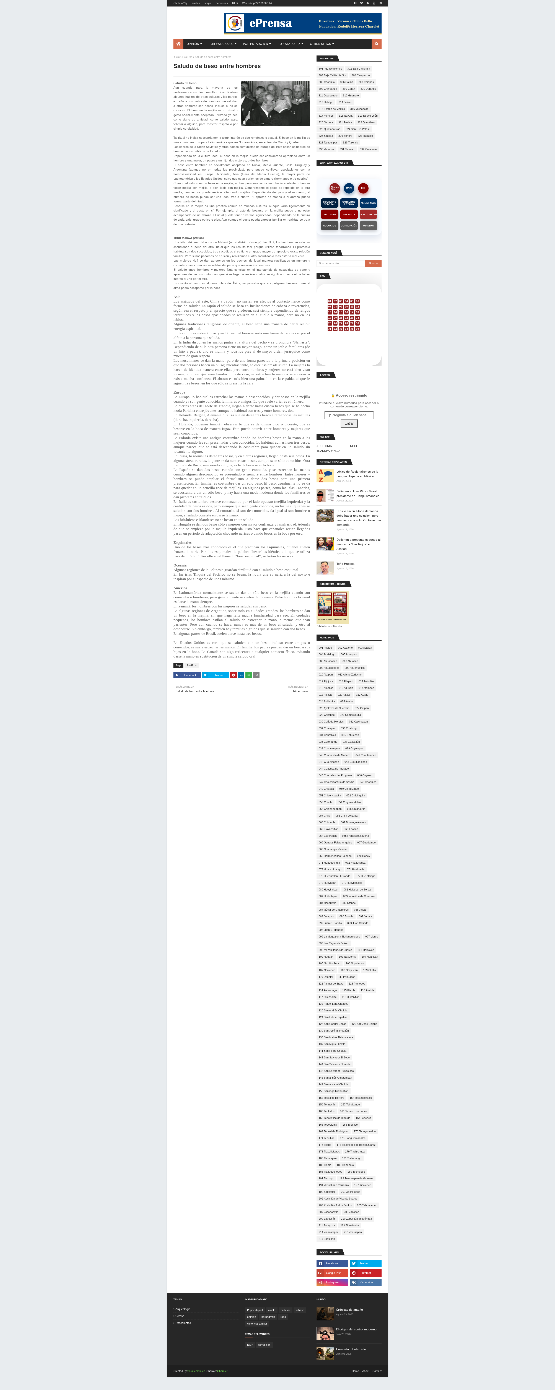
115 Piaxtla (348, 990)
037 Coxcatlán (351, 741)
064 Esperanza (328, 835)
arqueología (182, 1309)
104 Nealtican (370, 956)
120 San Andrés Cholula (333, 1010)
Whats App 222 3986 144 (257, 3)
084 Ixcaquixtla (327, 903)
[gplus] (332, 1273)
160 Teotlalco (327, 1111)
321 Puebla (345, 122)
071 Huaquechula (329, 862)
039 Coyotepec (354, 748)
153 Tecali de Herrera (331, 1097)
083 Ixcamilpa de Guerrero (359, 896)
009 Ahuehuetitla (355, 667)
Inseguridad (368, 214)
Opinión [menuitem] (193, 44)
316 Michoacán (359, 109)
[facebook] (355, 3)
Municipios (368, 203)
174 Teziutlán (327, 1138)
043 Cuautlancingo (355, 761)
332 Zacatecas (368, 149)
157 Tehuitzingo (350, 1104)
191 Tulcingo (326, 1178)
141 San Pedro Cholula (332, 1050)
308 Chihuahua (328, 88)
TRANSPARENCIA (328, 450)
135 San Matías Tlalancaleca (336, 1037)
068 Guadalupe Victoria (333, 849)
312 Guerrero (351, 95)
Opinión (368, 226)
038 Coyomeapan (329, 748)
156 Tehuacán (327, 1104)
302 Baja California (358, 68)
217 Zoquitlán (327, 1238)
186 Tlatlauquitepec (330, 1171)
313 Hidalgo (326, 102)
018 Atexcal (325, 694)
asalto (271, 1310)
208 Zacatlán (351, 1212)
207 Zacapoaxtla (328, 1212)
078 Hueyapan (327, 882)
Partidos (349, 214)
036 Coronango (328, 741)
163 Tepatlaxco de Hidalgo (334, 1118)
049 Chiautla (326, 788)
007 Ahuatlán (350, 661)
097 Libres (371, 936)
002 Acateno (345, 647)
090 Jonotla (346, 916)
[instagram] (380, 3)
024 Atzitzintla (327, 701)
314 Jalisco (345, 102)
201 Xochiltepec (350, 1191)
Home (355, 1371)
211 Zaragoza (327, 1225)
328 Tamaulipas (328, 142)
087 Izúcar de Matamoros (334, 909)
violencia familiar (257, 1323)
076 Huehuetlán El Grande (334, 876)
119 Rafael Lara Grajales (333, 1003)
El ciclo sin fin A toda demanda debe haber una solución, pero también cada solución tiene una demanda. (358, 517)
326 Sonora (345, 135)
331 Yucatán (347, 149)
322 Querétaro (366, 122)
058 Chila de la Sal (347, 815)
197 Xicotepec (362, 1185)
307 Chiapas (366, 82)
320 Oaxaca (326, 122)
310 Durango (368, 88)
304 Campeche (361, 75)
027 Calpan (362, 708)
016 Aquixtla (346, 688)
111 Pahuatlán (346, 976)
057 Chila (324, 815)
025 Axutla (346, 701)
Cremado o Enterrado (351, 1349)
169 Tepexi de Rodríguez (333, 1131)
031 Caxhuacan (358, 721)
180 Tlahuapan (328, 1158)
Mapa (207, 3)
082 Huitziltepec (328, 896)
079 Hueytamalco (352, 882)
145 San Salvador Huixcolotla (336, 1071)
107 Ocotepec (327, 970)
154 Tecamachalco (361, 1097)
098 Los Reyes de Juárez (334, 943)
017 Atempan (366, 688)
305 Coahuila (327, 82)
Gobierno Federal (329, 203)
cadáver (285, 1310)
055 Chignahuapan (330, 809)
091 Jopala (365, 916)
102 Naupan (326, 956)
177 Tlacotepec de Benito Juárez (356, 1144)
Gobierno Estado (349, 203)
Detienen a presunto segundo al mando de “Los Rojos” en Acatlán (358, 544)
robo (283, 1316)
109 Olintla (369, 970)
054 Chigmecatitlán (349, 802)
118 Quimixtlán (350, 997)
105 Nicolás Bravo (329, 963)
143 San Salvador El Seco (334, 1057)
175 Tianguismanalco (353, 1138)
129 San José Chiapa (364, 1023)
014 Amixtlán (366, 681)
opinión (251, 1316)
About (365, 1371)
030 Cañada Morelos (331, 721)
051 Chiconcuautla (330, 795)
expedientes (183, 1323)
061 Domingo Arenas (353, 822)
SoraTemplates (196, 1371)
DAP (250, 1344)
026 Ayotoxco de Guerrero (334, 708)
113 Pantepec (357, 983)
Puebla (196, 3)
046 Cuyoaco (365, 775)
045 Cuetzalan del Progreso (335, 775)
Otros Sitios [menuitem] (320, 44)
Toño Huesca (345, 563)
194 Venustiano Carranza (334, 1185)
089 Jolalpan (326, 916)
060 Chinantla (327, 822)
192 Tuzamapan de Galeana (356, 1178)
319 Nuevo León (368, 115)
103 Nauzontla (347, 956)
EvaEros (187, 57)
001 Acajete (326, 647)
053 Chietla (325, 802)
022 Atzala (362, 694)
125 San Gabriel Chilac (332, 1023)
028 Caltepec (327, 714)
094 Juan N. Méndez (331, 929)
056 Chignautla (356, 809)
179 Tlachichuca (355, 1151)
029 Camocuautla (350, 714)
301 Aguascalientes (330, 68)
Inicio (176, 57)
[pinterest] (374, 3)
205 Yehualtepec (367, 1205)
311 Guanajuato (328, 95)
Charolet (222, 1371)
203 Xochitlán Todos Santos (335, 1205)
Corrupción (349, 226)
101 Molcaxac (365, 950)
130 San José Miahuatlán (334, 1030)
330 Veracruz (326, 149)
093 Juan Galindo (357, 923)
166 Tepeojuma (328, 1124)
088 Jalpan (360, 909)
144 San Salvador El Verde (335, 1064)
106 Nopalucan (355, 963)
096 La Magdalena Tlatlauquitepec (339, 936)
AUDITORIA (324, 446)
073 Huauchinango (330, 869)
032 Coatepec (327, 728)
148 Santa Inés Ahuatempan (335, 1077)
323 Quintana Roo (329, 129)
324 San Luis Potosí (357, 129)
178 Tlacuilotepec (329, 1151)
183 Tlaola (325, 1165)
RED (235, 3)
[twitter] (361, 3)
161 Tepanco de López (353, 1111)
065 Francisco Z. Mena (355, 835)
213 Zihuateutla (349, 1225)
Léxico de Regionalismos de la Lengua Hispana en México (357, 474)
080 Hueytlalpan (328, 889)
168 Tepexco (350, 1124)
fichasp (300, 1310)
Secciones (221, 3)
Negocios (329, 226)
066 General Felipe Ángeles (335, 842)
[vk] (366, 1282)
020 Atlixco (344, 694)
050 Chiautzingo (349, 788)
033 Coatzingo (349, 728)
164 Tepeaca (363, 1118)
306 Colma (346, 82)
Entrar (349, 423)
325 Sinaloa (326, 135)
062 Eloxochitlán (328, 829)
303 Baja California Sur (332, 75)
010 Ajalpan (326, 674)
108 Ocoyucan (349, 970)
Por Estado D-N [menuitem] (255, 44)
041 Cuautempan (366, 755)
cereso (179, 1316)
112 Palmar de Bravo (331, 983)
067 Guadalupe (366, 842)
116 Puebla (367, 990)
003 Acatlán (365, 647)
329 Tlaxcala (350, 142)
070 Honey (363, 856)
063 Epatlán (351, 829)
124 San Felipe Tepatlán (333, 1017)
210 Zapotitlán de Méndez (356, 1218)
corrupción (264, 1344)
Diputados (330, 214)
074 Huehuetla (355, 869)
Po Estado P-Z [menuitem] (289, 44)
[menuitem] (178, 44)
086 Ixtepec (349, 903)
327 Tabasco (365, 135)
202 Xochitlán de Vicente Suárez (338, 1198)
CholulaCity (180, 3)
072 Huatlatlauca (355, 862)
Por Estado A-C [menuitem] (221, 44)
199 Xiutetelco (327, 1191)
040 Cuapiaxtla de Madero (334, 755)
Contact (377, 1371)
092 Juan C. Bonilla (330, 923)
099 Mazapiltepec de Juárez (335, 950)
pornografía (268, 1316)
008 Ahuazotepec (329, 667)
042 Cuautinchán (329, 761)
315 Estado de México (332, 109)
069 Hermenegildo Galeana (335, 856)
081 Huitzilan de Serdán (358, 889)
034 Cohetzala (327, 735)
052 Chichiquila (355, 795)
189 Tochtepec (356, 1171)
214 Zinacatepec (328, 1232)
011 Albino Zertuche (350, 674)
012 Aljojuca (326, 681)
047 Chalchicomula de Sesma (336, 782)
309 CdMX (349, 88)
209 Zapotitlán (327, 1218)
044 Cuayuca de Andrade (334, 768)
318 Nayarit (346, 115)
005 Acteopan (349, 654)
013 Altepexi (346, 681)
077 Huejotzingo (365, 876)
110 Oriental (326, 976)
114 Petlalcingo (328, 990)
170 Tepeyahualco (365, 1131)
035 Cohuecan (350, 735)
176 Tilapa (325, 1144)
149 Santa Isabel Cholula (334, 1084)
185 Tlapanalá (345, 1165)
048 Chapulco (368, 782)
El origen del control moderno (356, 1329)
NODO (354, 446)
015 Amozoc (326, 688)
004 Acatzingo (327, 654)
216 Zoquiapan (353, 1232)
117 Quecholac (327, 997)
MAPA (349, 188)
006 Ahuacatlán (328, 661)
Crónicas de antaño (349, 1309)
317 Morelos (326, 115)
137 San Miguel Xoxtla (332, 1044)
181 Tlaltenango (351, 1158)
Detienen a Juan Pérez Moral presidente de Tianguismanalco (357, 494)
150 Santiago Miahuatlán (333, 1091)
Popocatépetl (255, 1310)
